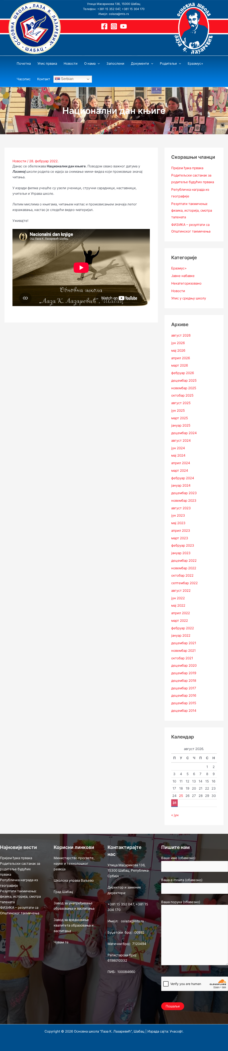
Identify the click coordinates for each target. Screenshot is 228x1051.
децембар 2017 (183, 688)
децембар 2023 (184, 493)
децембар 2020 (184, 665)
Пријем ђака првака (187, 168)
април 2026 (180, 358)
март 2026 (179, 365)
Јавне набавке (183, 276)
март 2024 (179, 470)
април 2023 (180, 530)
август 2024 (181, 440)
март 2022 (179, 620)
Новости (19, 161)
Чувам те (61, 942)
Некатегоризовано (186, 283)
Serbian (66, 79)
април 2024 (180, 463)
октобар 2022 (182, 575)
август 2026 (181, 335)
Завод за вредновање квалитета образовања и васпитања (74, 925)
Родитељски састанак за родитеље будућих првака (20, 869)
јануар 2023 (181, 553)
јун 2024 (178, 448)
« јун (175, 815)
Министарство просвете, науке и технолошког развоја (74, 863)
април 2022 (180, 613)
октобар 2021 (182, 658)
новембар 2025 (183, 388)
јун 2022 (178, 598)
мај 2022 (178, 605)
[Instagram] (113, 26)
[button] (98, 63)
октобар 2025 (182, 395)
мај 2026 (178, 350)
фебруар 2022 (182, 628)
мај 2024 (178, 455)
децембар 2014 (183, 710)
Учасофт (176, 1031)
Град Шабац (63, 892)
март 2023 (179, 538)
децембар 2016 (183, 695)
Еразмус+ (179, 268)
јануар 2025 (180, 425)
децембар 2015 (183, 703)
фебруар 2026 (182, 373)
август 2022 (181, 590)
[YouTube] (123, 26)
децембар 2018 (183, 680)
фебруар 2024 (182, 478)
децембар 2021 (183, 643)
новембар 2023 (183, 500)
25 (181, 796)
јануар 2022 (180, 635)
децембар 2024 (184, 433)
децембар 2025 (184, 380)
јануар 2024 (181, 485)
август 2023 (181, 508)
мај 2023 (178, 523)
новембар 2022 (183, 568)
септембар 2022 (184, 583)
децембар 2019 (183, 673)
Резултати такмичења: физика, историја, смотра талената (191, 210)
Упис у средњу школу (188, 298)
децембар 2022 (184, 560)
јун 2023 (178, 515)
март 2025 (179, 418)
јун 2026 (178, 343)
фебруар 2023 (182, 545)
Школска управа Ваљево (74, 880)
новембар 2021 (183, 650)
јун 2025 (178, 410)
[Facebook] (104, 26)
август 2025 (181, 403)
